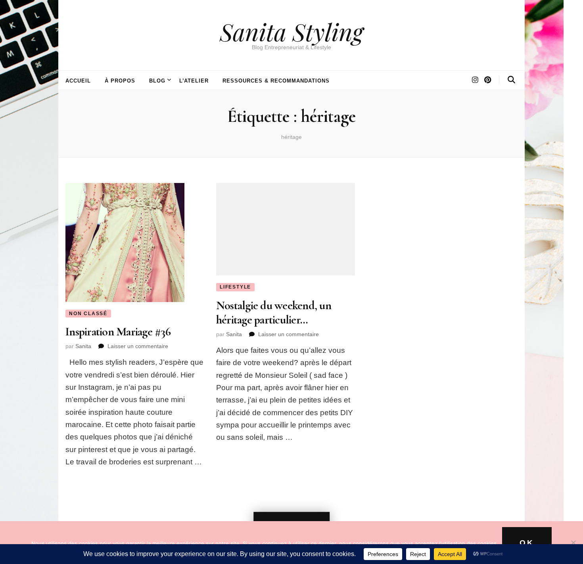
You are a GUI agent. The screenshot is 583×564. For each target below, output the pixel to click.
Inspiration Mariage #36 (118, 331)
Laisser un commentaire (137, 346)
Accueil (78, 81)
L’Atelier (194, 81)
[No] (573, 543)
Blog (157, 81)
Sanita (83, 346)
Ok (527, 543)
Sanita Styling (291, 31)
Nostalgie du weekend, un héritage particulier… (273, 312)
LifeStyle (235, 287)
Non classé (88, 313)
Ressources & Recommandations (275, 81)
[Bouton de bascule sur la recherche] (511, 80)
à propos (120, 81)
